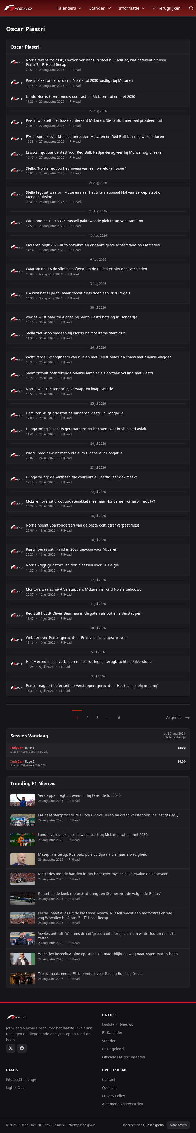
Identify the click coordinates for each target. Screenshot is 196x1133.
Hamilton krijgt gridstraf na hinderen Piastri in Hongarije (75, 413)
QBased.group (153, 1125)
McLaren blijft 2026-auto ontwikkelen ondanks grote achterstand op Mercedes (93, 245)
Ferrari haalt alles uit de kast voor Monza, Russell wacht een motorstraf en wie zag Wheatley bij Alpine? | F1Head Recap (105, 915)
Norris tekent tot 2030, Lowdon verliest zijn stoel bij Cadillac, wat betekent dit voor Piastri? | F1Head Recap (96, 62)
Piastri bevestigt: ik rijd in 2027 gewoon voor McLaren (71, 549)
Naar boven (178, 1125)
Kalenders (66, 8)
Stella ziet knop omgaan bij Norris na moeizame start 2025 (76, 333)
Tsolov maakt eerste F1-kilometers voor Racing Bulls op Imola (90, 973)
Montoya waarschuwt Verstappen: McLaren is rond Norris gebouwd (84, 589)
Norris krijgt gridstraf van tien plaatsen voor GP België (72, 565)
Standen (97, 8)
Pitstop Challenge (21, 1079)
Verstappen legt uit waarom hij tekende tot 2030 (79, 795)
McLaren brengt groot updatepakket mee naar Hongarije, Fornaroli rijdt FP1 (91, 501)
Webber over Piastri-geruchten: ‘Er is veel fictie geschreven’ (76, 637)
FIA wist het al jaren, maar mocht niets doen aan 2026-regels (78, 293)
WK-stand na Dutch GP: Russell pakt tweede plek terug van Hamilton (84, 221)
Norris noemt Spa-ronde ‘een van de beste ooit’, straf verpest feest (82, 525)
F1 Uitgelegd (113, 1048)
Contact (108, 1079)
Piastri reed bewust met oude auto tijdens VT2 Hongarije (74, 453)
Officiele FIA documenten (123, 1057)
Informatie (129, 8)
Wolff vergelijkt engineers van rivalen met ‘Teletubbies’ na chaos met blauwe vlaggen (99, 357)
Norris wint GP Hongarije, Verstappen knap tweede (69, 389)
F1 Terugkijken (167, 8)
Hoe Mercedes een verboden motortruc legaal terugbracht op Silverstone (89, 661)
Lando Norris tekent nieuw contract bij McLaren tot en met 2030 (80, 96)
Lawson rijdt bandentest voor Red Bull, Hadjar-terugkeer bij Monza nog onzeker (94, 152)
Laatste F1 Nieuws (117, 1024)
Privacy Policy (113, 1095)
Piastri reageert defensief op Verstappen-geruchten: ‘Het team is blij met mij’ (91, 685)
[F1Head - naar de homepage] (18, 8)
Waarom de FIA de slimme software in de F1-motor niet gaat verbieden (86, 269)
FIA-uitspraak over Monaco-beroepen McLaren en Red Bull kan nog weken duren (95, 136)
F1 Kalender (112, 1032)
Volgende (174, 717)
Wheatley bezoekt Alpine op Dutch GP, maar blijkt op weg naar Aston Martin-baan (108, 954)
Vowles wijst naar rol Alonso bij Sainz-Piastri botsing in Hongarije (81, 317)
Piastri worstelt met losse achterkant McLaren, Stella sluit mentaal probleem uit (94, 120)
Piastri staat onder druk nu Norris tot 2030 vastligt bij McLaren (79, 80)
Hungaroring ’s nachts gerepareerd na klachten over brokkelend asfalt (86, 429)
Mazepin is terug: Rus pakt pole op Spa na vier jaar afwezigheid (93, 854)
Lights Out (15, 1087)
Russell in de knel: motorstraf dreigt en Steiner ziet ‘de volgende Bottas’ (99, 893)
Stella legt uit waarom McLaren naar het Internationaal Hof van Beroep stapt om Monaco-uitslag (95, 194)
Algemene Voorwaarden (122, 1103)
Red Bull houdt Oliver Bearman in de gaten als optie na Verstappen (83, 613)
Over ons (109, 1087)
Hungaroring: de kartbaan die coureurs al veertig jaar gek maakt (81, 477)
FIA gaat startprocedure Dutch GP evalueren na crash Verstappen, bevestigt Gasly (108, 815)
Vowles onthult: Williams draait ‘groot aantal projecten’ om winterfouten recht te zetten (106, 935)
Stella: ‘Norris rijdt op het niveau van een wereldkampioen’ (76, 168)
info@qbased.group (81, 1125)
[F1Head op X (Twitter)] (10, 1048)
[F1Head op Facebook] (22, 1048)
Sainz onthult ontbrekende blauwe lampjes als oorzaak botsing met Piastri (89, 373)
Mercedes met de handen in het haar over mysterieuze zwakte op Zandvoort (103, 874)
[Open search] (191, 8)
